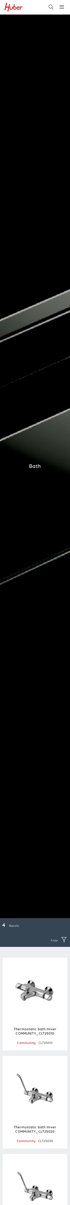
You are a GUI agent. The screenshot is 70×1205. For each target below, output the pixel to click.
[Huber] (13, 7)
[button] (62, 7)
